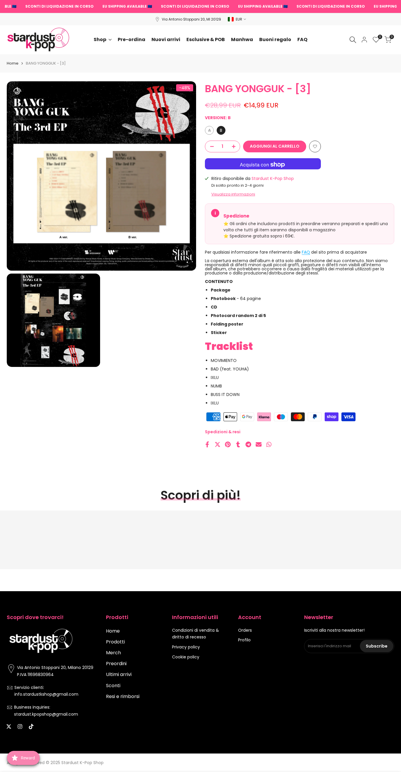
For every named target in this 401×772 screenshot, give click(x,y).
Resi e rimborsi (122, 696)
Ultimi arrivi (119, 674)
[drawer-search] (353, 39)
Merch (113, 652)
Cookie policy (185, 657)
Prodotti (115, 641)
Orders (245, 630)
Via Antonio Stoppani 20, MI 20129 (191, 19)
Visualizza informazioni (233, 194)
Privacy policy (186, 647)
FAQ (306, 252)
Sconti (113, 685)
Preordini (116, 663)
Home (12, 63)
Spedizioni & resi (222, 432)
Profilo (244, 640)
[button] (315, 146)
